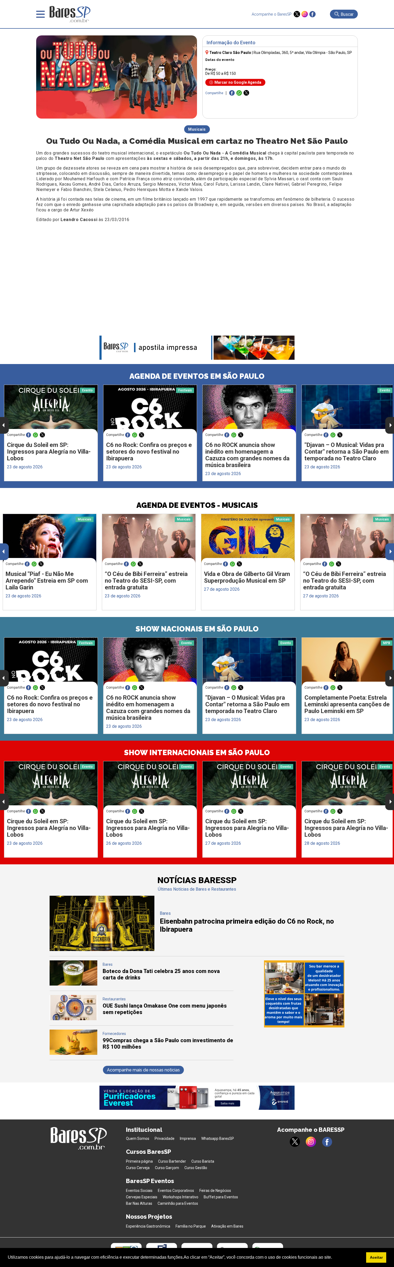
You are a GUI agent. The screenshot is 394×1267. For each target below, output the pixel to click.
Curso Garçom (167, 1168)
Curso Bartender (172, 1161)
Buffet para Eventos (221, 1197)
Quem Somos (137, 1138)
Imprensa (188, 1138)
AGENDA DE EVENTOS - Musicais (197, 505)
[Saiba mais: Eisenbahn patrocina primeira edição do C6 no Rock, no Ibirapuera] (102, 949)
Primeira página (139, 1161)
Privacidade (164, 1138)
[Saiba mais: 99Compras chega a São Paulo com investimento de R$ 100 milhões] (73, 1053)
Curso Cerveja (138, 1168)
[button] (334, 1258)
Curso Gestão (195, 1168)
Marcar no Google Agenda (237, 82)
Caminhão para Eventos (178, 1203)
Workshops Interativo (180, 1197)
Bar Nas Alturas (139, 1203)
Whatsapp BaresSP (217, 1138)
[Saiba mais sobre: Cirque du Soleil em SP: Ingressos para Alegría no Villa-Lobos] (51, 409)
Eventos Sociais (139, 1190)
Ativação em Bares (227, 1226)
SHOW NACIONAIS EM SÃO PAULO (197, 629)
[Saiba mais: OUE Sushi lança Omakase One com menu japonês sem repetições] (73, 1018)
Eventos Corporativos (176, 1190)
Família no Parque (191, 1226)
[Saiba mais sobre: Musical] (49, 538)
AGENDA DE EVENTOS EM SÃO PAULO (197, 376)
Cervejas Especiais (141, 1197)
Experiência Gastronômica (148, 1226)
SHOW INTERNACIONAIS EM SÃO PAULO (197, 752)
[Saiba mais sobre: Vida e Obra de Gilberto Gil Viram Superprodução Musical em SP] (248, 538)
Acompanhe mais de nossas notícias (143, 1070)
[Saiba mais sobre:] (249, 662)
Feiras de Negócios (215, 1190)
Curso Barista (202, 1161)
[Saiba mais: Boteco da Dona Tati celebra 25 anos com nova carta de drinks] (73, 984)
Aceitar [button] (376, 1257)
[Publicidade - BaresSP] (304, 993)
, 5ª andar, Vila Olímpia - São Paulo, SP (303, 52)
